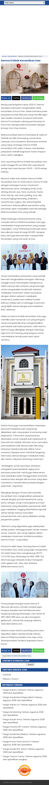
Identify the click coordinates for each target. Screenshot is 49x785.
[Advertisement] (24, 30)
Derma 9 (10, 656)
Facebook (26, 98)
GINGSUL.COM (8, 782)
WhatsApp (38, 98)
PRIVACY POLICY (11, 679)
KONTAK (7, 674)
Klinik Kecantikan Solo (22, 656)
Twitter (16, 98)
